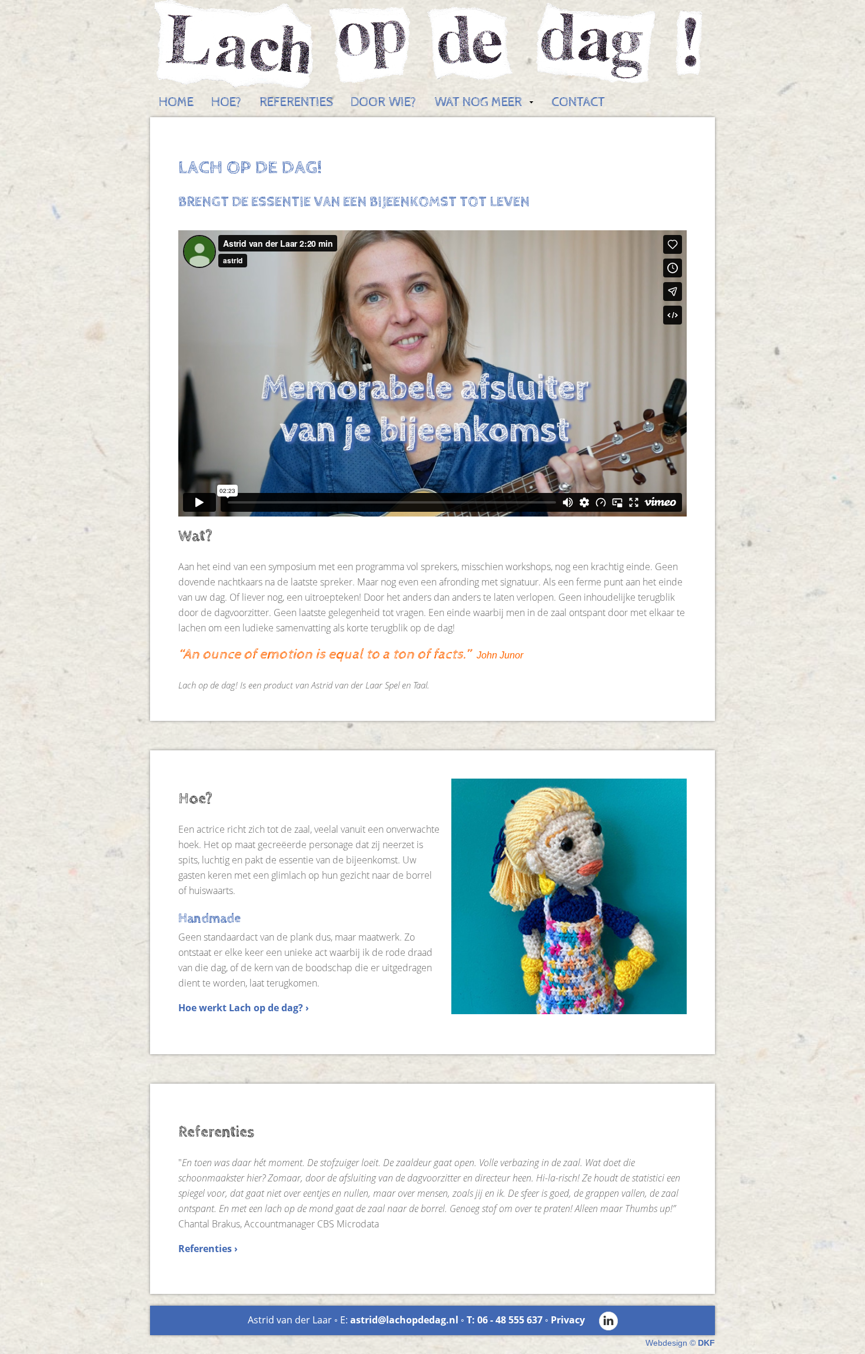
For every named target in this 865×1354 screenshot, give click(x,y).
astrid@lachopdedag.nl (404, 1319)
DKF (706, 1343)
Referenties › (208, 1248)
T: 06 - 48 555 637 (505, 1319)
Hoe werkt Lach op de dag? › (243, 1007)
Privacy (568, 1319)
